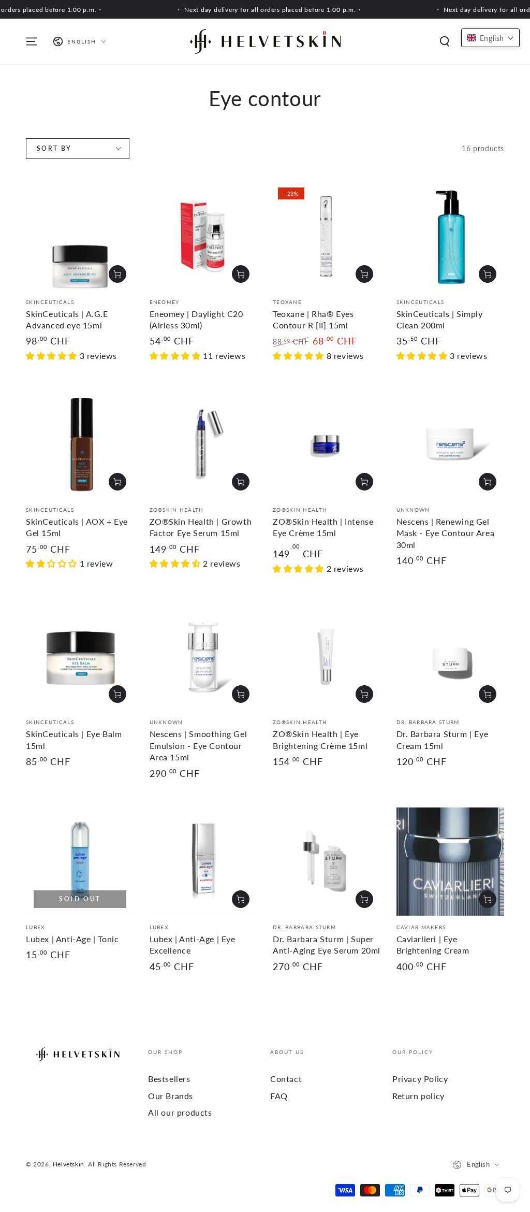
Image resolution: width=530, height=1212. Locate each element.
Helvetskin (68, 1164)
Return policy (418, 1096)
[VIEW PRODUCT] (364, 481)
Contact (286, 1079)
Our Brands (170, 1096)
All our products (180, 1112)
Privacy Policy (420, 1079)
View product (240, 481)
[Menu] (31, 41)
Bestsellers (169, 1079)
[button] (444, 41)
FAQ (279, 1096)
